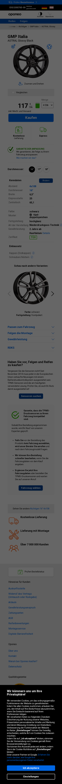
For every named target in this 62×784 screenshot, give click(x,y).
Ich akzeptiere (31, 768)
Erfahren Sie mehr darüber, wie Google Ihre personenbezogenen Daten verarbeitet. (28, 757)
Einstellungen (31, 776)
